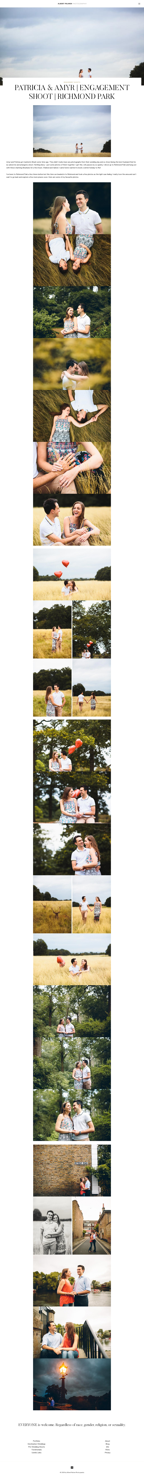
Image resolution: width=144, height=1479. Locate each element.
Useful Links (36, 1452)
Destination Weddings (36, 1444)
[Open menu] (139, 3)
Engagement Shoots (72, 82)
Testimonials (36, 1449)
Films (107, 1449)
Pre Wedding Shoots (36, 1447)
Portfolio (36, 1441)
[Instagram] (72, 1467)
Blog (107, 1444)
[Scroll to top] (142, 1038)
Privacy (107, 1452)
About (107, 1441)
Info (107, 1447)
